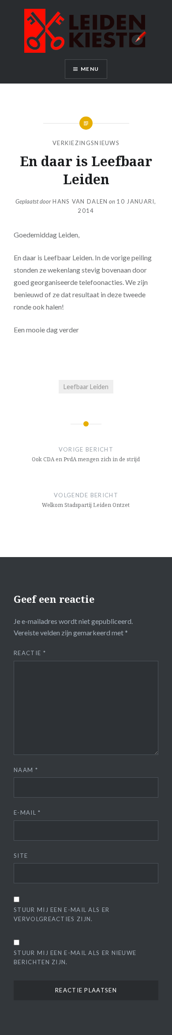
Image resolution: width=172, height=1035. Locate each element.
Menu (90, 69)
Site (21, 855)
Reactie (30, 652)
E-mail (27, 812)
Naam (26, 769)
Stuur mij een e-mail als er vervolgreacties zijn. (61, 914)
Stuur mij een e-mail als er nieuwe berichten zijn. (75, 957)
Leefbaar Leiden (86, 386)
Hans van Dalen (80, 201)
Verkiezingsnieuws (86, 142)
